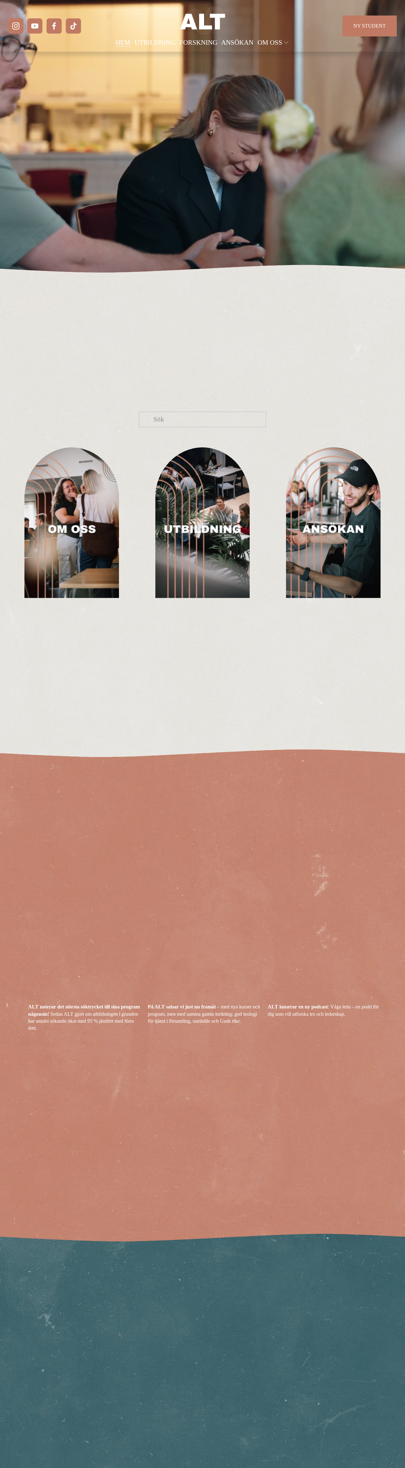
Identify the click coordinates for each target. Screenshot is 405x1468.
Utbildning (154, 42)
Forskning (198, 42)
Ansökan (237, 42)
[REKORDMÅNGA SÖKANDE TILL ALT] (84, 996)
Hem (122, 42)
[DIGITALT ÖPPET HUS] (204, 996)
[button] (369, 986)
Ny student (369, 26)
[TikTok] (73, 26)
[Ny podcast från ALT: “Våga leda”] (324, 996)
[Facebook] (54, 26)
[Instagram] (15, 26)
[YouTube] (34, 26)
